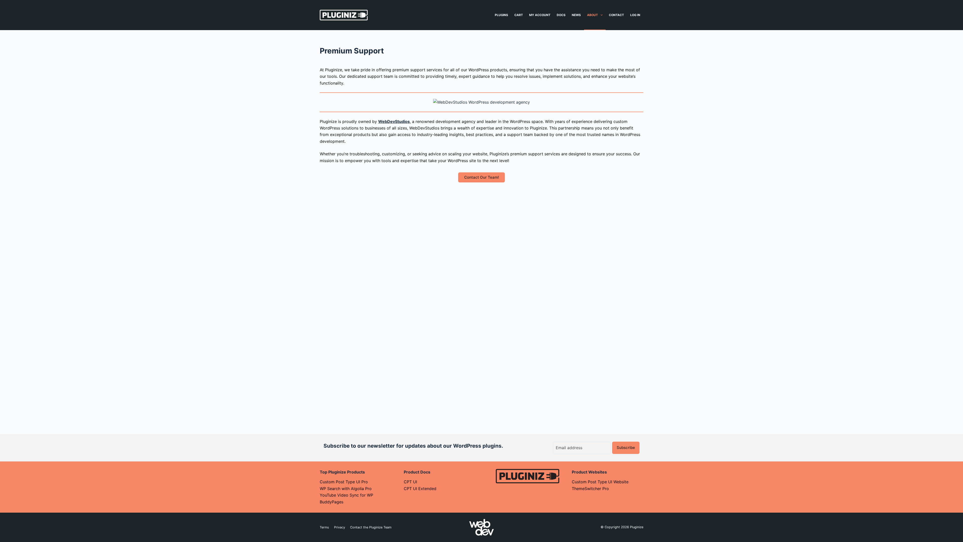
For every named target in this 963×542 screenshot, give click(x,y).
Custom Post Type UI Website (600, 481)
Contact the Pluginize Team (370, 527)
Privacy (339, 527)
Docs (561, 15)
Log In (635, 15)
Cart (518, 15)
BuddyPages (331, 501)
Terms (324, 527)
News (576, 15)
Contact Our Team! (481, 177)
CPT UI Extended (420, 488)
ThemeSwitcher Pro (590, 488)
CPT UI (410, 481)
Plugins (501, 15)
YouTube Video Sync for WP (346, 495)
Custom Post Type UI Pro (344, 481)
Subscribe (626, 447)
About (592, 15)
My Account (539, 15)
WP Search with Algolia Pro (346, 488)
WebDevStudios (394, 121)
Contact (616, 15)
